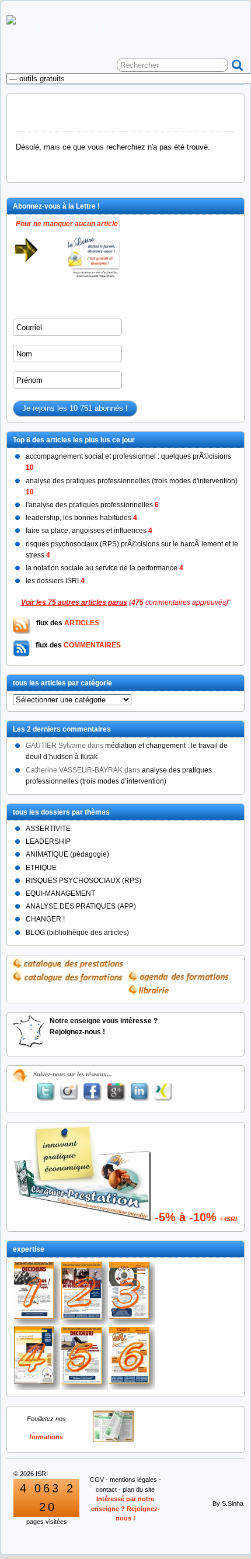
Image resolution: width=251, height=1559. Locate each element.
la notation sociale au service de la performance (104, 568)
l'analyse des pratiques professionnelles (92, 505)
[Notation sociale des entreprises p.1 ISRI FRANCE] (84, 1358)
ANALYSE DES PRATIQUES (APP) (81, 906)
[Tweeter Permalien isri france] (45, 1092)
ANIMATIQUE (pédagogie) (67, 854)
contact (106, 1489)
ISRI (42, 1473)
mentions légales (133, 1479)
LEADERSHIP (48, 841)
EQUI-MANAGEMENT (60, 893)
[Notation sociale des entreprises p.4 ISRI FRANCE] (37, 1358)
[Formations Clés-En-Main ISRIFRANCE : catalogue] (113, 1440)
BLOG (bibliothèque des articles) (77, 933)
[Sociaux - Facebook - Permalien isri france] (93, 1092)
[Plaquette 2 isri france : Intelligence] (84, 1293)
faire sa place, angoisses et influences (89, 530)
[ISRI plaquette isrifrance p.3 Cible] (132, 1293)
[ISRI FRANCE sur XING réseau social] (163, 1092)
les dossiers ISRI (55, 581)
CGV (97, 1479)
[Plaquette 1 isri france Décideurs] (37, 1293)
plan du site (139, 1489)
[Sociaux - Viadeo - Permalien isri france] (69, 1092)
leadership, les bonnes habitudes (81, 518)
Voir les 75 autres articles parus (74, 602)
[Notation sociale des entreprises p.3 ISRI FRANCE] (132, 1358)
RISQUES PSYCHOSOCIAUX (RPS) (83, 880)
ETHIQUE (41, 868)
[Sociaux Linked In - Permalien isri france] (139, 1092)
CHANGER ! (45, 919)
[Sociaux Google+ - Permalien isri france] (116, 1092)
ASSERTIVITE (48, 828)
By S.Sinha (227, 1503)
